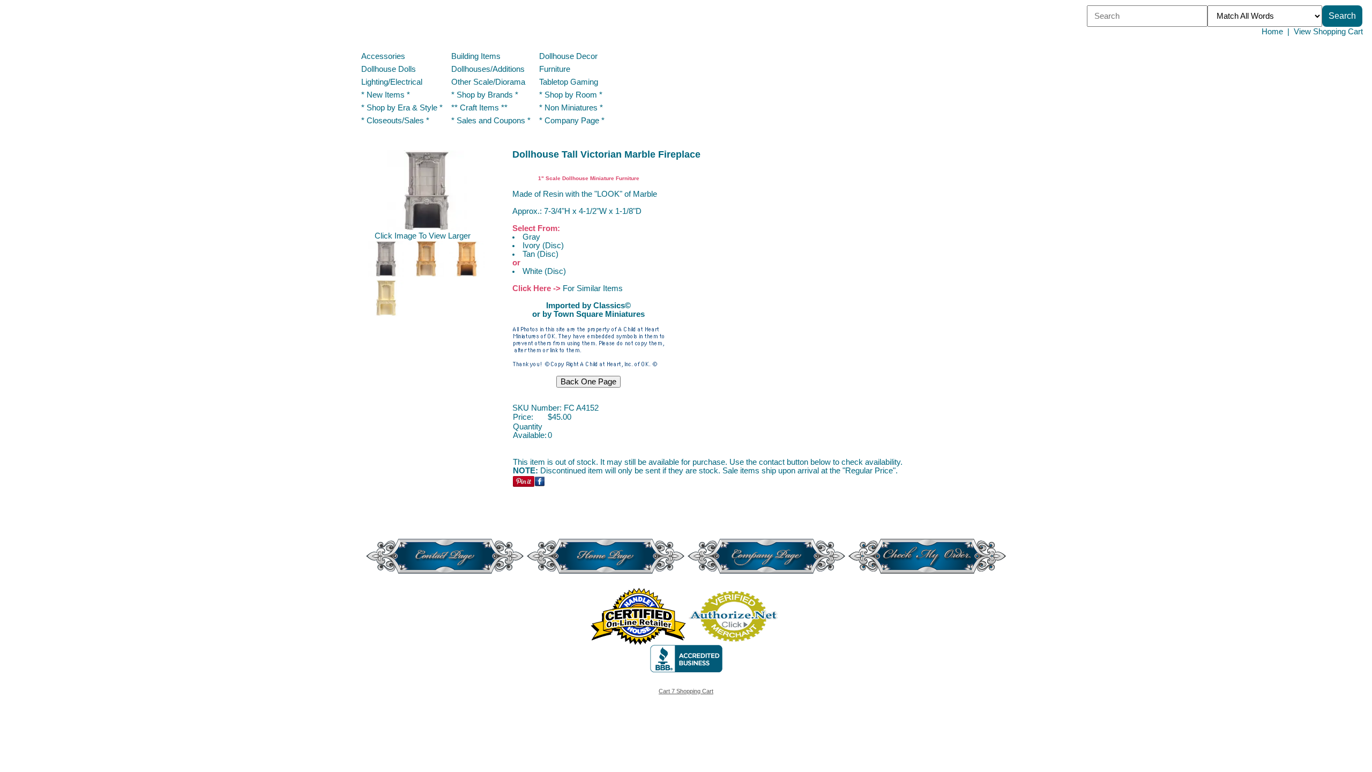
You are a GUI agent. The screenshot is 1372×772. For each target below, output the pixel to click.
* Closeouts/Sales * (395, 120)
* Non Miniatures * (571, 107)
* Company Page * (572, 120)
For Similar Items (593, 288)
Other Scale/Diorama (488, 82)
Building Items (476, 56)
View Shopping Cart (1328, 31)
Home (1272, 31)
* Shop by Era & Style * (402, 107)
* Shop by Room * (570, 95)
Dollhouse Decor (568, 56)
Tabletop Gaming (568, 82)
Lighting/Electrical (392, 82)
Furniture (554, 69)
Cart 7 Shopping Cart (686, 691)
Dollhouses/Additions (488, 69)
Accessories (383, 56)
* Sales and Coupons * (491, 120)
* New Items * (385, 95)
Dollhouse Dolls (388, 69)
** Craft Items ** (479, 107)
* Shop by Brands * (484, 95)
